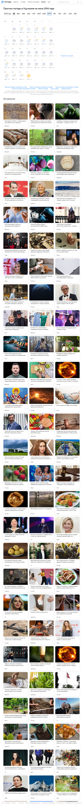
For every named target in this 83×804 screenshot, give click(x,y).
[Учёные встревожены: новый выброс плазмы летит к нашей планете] (67, 658)
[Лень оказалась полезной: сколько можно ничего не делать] (41, 270)
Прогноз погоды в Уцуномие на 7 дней (66, 87)
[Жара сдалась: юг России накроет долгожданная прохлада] (67, 607)
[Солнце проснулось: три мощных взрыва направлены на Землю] (15, 503)
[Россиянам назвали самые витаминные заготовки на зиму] (15, 555)
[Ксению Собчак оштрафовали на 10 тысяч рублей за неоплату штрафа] (15, 193)
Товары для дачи (66, 88)
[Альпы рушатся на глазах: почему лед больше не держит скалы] (41, 787)
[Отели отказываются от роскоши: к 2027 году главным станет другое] (67, 451)
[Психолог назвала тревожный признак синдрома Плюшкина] (41, 245)
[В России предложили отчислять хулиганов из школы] (41, 762)
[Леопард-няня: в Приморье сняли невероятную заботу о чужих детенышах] (41, 141)
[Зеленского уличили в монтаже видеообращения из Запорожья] (15, 374)
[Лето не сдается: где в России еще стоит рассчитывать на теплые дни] (15, 451)
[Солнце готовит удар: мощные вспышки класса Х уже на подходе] (67, 374)
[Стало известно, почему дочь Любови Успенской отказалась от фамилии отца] (41, 451)
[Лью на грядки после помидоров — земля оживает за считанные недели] (67, 787)
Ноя (70, 13)
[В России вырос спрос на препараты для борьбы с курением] (15, 219)
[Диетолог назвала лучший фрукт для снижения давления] (41, 684)
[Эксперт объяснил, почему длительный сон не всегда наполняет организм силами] (15, 684)
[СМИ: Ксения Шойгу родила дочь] (15, 787)
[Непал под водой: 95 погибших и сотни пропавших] (67, 684)
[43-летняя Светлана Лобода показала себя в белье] (15, 607)
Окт (64, 13)
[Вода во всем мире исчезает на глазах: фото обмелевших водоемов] (15, 632)
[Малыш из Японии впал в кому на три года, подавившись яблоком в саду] (41, 374)
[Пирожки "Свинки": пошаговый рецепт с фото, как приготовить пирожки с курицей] (67, 736)
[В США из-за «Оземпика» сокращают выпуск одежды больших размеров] (41, 322)
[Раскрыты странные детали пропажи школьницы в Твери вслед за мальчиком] (41, 348)
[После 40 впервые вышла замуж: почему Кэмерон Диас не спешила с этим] (67, 529)
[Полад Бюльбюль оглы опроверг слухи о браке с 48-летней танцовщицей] (67, 296)
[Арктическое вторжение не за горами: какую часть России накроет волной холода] (67, 193)
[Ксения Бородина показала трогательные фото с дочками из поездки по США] (15, 762)
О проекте (21, 803)
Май (39, 13)
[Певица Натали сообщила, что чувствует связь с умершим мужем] (15, 270)
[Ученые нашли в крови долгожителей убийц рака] (41, 219)
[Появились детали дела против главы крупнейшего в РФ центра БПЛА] (67, 426)
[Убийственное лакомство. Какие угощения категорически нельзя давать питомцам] (41, 115)
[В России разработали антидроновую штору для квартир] (67, 270)
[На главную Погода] (7, 2)
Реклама (14, 803)
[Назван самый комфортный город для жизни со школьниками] (15, 710)
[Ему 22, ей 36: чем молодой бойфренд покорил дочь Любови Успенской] (41, 477)
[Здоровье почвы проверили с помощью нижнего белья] (41, 736)
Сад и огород (54, 88)
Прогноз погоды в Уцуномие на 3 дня (16, 87)
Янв (18, 13)
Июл (49, 13)
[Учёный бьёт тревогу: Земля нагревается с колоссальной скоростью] (41, 296)
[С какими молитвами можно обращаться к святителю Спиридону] (15, 400)
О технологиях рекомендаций (48, 803)
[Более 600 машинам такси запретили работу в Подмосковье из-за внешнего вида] (15, 348)
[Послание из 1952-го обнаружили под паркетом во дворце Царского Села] (15, 115)
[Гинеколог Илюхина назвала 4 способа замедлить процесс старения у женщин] (15, 296)
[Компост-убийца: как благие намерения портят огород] (41, 710)
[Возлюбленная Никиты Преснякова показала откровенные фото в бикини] (67, 710)
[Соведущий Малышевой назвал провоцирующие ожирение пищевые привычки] (67, 167)
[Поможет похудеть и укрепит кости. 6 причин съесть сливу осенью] (41, 167)
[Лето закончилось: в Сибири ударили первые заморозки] (67, 555)
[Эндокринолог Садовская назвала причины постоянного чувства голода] (41, 632)
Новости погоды (43, 88)
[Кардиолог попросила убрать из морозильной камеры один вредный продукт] (67, 141)
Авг (54, 13)
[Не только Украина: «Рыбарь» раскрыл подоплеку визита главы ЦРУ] (15, 581)
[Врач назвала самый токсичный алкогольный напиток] (41, 658)
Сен (59, 13)
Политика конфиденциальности (32, 803)
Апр (33, 13)
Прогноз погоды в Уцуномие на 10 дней (23, 88)
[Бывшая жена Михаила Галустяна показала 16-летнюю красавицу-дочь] (15, 245)
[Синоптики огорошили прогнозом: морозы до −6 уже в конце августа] (67, 219)
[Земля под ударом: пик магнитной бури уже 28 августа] (41, 400)
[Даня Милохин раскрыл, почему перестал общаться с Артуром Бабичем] (41, 555)
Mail (2, 803)
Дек (75, 13)
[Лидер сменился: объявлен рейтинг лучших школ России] (15, 658)
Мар (28, 13)
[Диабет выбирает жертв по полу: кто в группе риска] (67, 245)
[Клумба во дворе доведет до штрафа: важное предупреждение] (67, 348)
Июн (44, 13)
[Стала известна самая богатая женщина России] (15, 529)
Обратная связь (60, 803)
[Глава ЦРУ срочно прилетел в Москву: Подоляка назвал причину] (15, 426)
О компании (7, 803)
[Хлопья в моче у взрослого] (41, 607)
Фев (23, 13)
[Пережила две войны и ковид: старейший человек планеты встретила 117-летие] (41, 193)
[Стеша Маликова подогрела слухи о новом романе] (67, 632)
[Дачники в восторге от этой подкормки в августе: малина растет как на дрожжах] (15, 477)
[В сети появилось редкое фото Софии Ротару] (67, 322)
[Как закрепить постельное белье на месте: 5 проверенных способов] (15, 167)
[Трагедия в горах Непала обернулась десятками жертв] (15, 736)
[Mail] (2, 2)
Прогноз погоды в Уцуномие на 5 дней (41, 87)
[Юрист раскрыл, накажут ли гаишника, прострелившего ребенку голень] (67, 477)
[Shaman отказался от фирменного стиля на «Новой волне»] (41, 529)
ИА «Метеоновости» (77, 803)
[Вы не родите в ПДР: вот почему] (67, 400)
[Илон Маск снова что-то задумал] (41, 503)
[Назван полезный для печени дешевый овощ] (41, 426)
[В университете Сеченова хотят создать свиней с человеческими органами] (15, 141)
